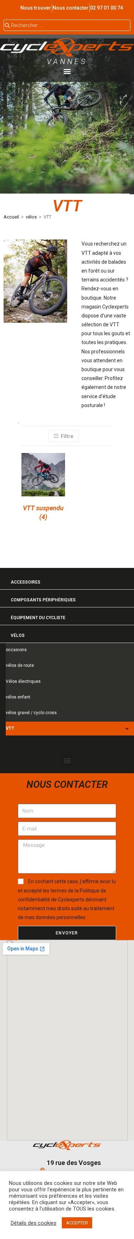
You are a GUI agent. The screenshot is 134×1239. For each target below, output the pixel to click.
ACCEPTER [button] (77, 1222)
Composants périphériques (43, 599)
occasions (16, 649)
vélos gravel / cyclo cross (31, 712)
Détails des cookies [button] (33, 1223)
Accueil (11, 217)
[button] (67, 71)
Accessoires (25, 582)
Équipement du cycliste (38, 617)
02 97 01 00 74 (106, 8)
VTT (10, 728)
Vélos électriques (23, 681)
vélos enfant (18, 697)
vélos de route (20, 665)
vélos (31, 217)
